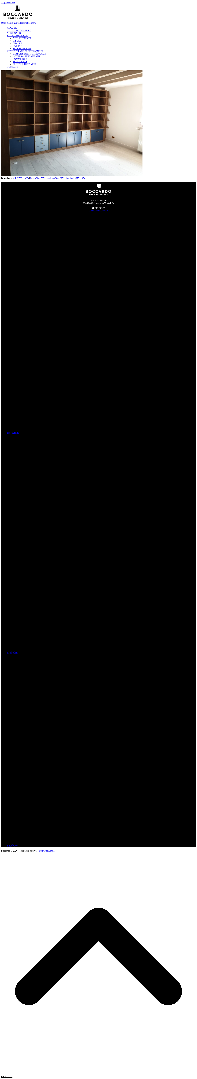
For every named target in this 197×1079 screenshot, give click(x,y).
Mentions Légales (47, 851)
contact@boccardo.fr (98, 210)
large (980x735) (37, 178)
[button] (18, 23)
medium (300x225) (55, 178)
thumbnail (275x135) (75, 178)
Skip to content (8, 2)
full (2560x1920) (21, 178)
